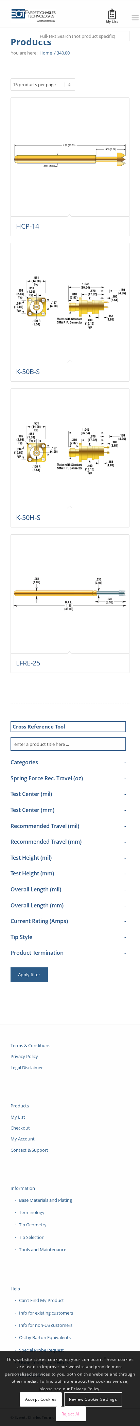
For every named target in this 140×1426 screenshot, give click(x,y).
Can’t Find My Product (41, 1300)
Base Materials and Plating (45, 1200)
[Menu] (135, 18)
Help (15, 1289)
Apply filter (29, 974)
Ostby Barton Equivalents (45, 1337)
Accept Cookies (41, 1399)
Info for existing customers (46, 1313)
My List (18, 1117)
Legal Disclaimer (27, 1067)
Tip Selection (32, 1237)
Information (23, 1188)
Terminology (32, 1212)
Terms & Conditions (30, 1045)
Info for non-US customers (45, 1325)
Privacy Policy (24, 1056)
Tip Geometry (33, 1225)
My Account (23, 1139)
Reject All (71, 1414)
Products (31, 41)
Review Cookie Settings (93, 1399)
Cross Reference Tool (39, 726)
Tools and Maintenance (42, 1249)
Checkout (20, 1128)
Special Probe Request (41, 1350)
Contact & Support (29, 1150)
